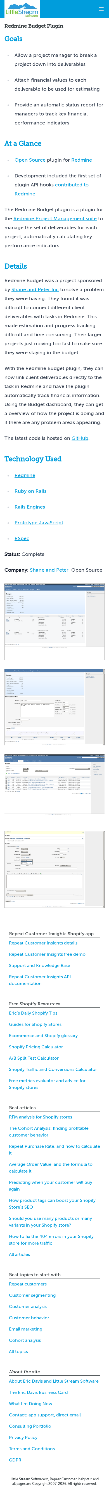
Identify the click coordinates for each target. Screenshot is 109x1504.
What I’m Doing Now (30, 1403)
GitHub (80, 438)
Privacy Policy (23, 1437)
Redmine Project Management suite (55, 218)
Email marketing (25, 1329)
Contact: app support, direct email (45, 1415)
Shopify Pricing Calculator (36, 1047)
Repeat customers (28, 1284)
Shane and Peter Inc (35, 289)
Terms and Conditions (32, 1448)
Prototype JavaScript (39, 522)
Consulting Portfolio (30, 1426)
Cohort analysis (25, 1340)
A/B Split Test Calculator (34, 1058)
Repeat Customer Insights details (43, 943)
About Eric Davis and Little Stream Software (54, 1381)
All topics (18, 1351)
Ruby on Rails (30, 491)
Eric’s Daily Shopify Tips (33, 1013)
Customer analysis (28, 1306)
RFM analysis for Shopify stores (40, 1117)
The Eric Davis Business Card (38, 1392)
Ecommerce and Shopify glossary (43, 1035)
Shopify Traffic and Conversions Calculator (53, 1069)
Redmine (81, 160)
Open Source (30, 160)
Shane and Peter (49, 570)
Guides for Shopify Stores (35, 1024)
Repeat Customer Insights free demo (47, 954)
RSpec (22, 538)
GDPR (15, 1460)
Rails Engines (30, 507)
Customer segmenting (32, 1295)
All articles (19, 1254)
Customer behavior (29, 1317)
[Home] (22, 9)
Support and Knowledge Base (39, 965)
